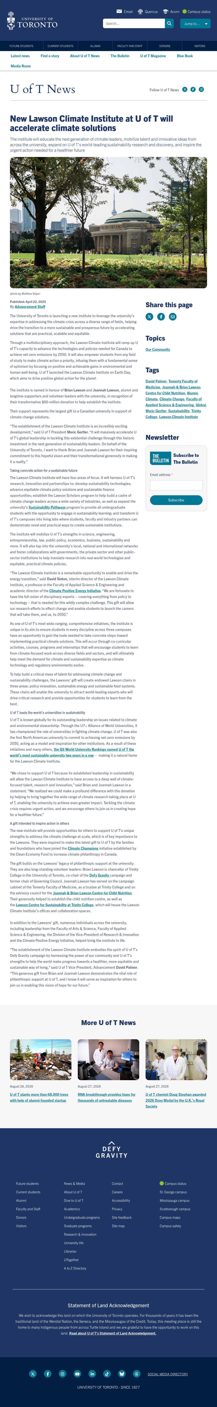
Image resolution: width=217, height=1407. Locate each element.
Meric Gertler (156, 410)
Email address (160, 474)
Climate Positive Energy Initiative (75, 590)
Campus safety (170, 1226)
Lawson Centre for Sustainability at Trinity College (54, 904)
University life (73, 1242)
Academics (72, 1209)
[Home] (33, 20)
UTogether (71, 1259)
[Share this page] (173, 317)
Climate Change (172, 399)
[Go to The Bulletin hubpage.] (160, 458)
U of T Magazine (153, 55)
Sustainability (178, 410)
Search (169, 23)
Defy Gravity (99, 875)
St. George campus (173, 1192)
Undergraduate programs (82, 1217)
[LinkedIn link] (92, 1374)
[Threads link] (136, 1374)
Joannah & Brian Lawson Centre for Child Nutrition (92, 893)
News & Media (74, 1183)
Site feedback (122, 1217)
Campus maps (170, 1217)
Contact (117, 1183)
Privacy (117, 1209)
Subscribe (176, 500)
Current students (60, 46)
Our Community (158, 349)
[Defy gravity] (112, 1149)
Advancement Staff (30, 306)
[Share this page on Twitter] (149, 317)
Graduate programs (78, 1226)
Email (128, 11)
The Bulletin (120, 55)
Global (201, 404)
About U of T (73, 1192)
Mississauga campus (174, 1200)
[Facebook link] (193, 89)
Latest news (20, 55)
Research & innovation (80, 1234)
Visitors (199, 46)
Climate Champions (83, 848)
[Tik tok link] (107, 1374)
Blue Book (185, 55)
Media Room (21, 66)
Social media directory (168, 1374)
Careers (117, 1192)
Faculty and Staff (129, 46)
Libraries (70, 1251)
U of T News (42, 89)
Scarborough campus (175, 1209)
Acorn (174, 11)
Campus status (199, 11)
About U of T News (85, 55)
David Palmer (156, 381)
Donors (164, 46)
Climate (152, 399)
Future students (21, 46)
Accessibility (121, 1200)
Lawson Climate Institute (178, 416)
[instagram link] (201, 89)
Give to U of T (73, 1200)
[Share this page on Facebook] (161, 317)
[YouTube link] (77, 1374)
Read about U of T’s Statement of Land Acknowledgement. (112, 1333)
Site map (118, 1226)
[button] (195, 23)
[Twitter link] (184, 89)
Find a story (50, 55)
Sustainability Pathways (47, 507)
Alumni (95, 46)
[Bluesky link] (122, 1374)
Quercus (151, 11)
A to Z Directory (75, 1268)
